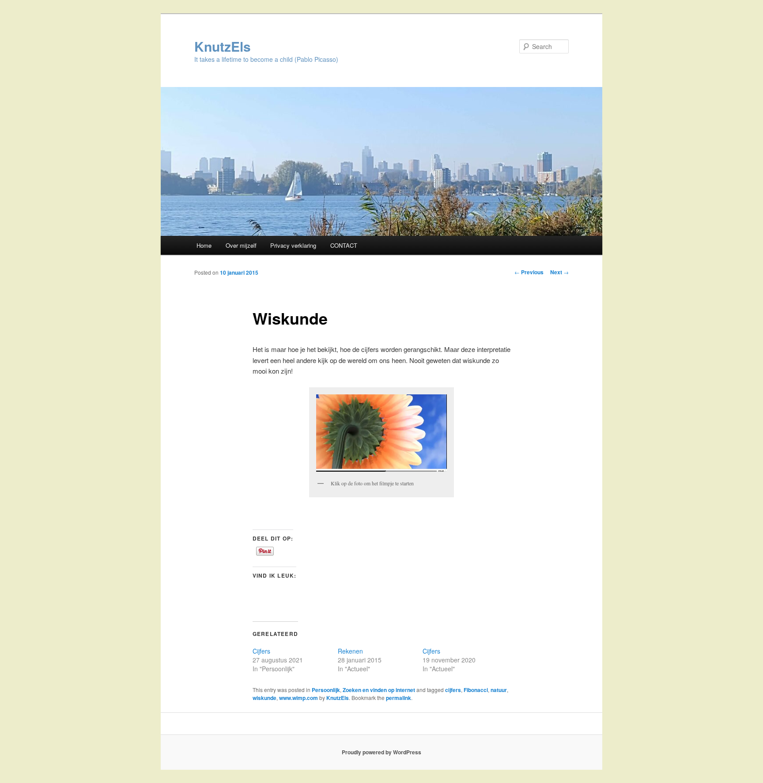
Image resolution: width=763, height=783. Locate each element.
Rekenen (350, 651)
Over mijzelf (241, 245)
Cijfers (261, 651)
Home (204, 245)
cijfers (453, 690)
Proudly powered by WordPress (381, 752)
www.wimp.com (298, 698)
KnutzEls (222, 46)
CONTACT (343, 245)
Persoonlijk (326, 690)
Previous (529, 272)
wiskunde (264, 698)
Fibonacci (476, 690)
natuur (499, 690)
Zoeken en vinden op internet (379, 690)
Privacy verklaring (293, 245)
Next (559, 272)
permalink (398, 698)
